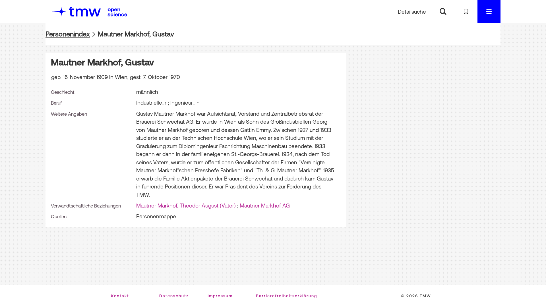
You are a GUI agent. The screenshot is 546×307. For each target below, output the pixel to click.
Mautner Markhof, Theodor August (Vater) (186, 205)
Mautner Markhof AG (265, 205)
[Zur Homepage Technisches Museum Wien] (76, 11)
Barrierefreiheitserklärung (286, 296)
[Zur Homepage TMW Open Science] (117, 12)
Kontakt (120, 296)
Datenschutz (174, 296)
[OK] (442, 11)
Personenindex (68, 34)
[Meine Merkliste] (465, 11)
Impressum (220, 296)
